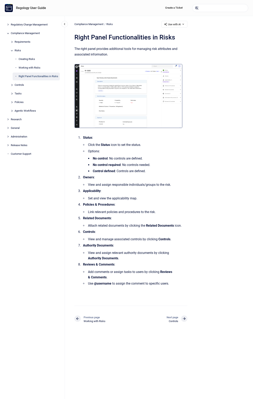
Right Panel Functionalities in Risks (38, 76)
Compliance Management (25, 33)
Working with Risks (29, 67)
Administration (19, 136)
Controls (19, 85)
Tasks (18, 93)
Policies (19, 102)
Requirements (22, 41)
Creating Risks (27, 59)
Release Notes (19, 145)
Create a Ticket (174, 7)
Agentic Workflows (25, 110)
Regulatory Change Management (29, 24)
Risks (18, 50)
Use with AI (174, 24)
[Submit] (197, 8)
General (15, 128)
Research (16, 119)
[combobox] (220, 8)
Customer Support (21, 154)
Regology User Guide (31, 8)
